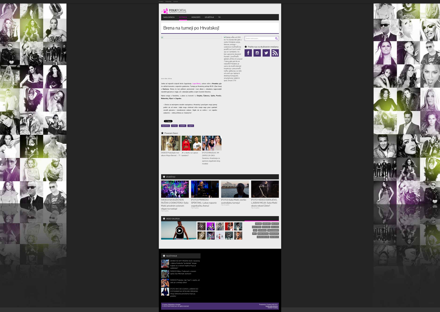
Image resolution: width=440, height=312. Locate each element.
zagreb (191, 126)
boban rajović (263, 233)
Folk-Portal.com (172, 306)
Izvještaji (209, 17)
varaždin (182, 126)
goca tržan (257, 227)
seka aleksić (274, 233)
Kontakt (175, 1)
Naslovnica (169, 17)
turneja (174, 126)
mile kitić (275, 223)
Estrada (183, 17)
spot (254, 233)
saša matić (266, 223)
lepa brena (165, 126)
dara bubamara (273, 230)
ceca (255, 230)
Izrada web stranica (272, 306)
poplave (258, 223)
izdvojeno (266, 227)
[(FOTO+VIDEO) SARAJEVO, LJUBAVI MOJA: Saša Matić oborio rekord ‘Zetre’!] (265, 197)
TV (219, 17)
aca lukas (275, 227)
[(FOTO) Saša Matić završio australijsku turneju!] (235, 197)
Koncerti (196, 17)
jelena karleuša (263, 237)
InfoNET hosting (273, 308)
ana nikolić (274, 237)
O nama (161, 1)
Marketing (168, 1)
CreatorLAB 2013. (272, 304)
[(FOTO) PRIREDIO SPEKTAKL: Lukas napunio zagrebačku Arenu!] (205, 197)
